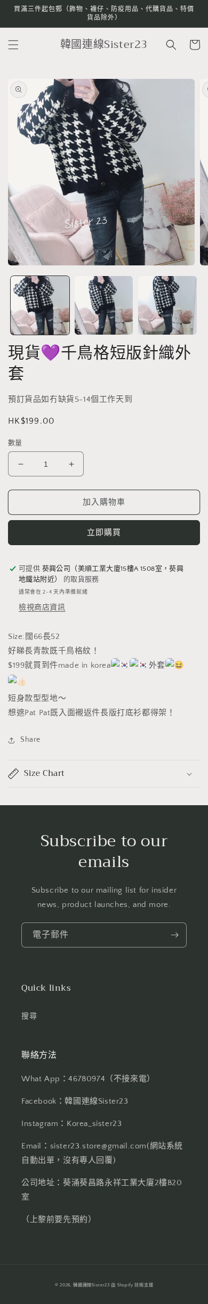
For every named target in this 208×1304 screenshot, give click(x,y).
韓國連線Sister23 (92, 1285)
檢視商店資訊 (42, 607)
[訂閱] (174, 934)
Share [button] (30, 739)
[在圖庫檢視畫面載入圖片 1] (40, 305)
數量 (15, 443)
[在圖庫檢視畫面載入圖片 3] (167, 305)
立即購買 (104, 532)
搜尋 (29, 1016)
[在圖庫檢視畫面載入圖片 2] (104, 305)
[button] (13, 44)
